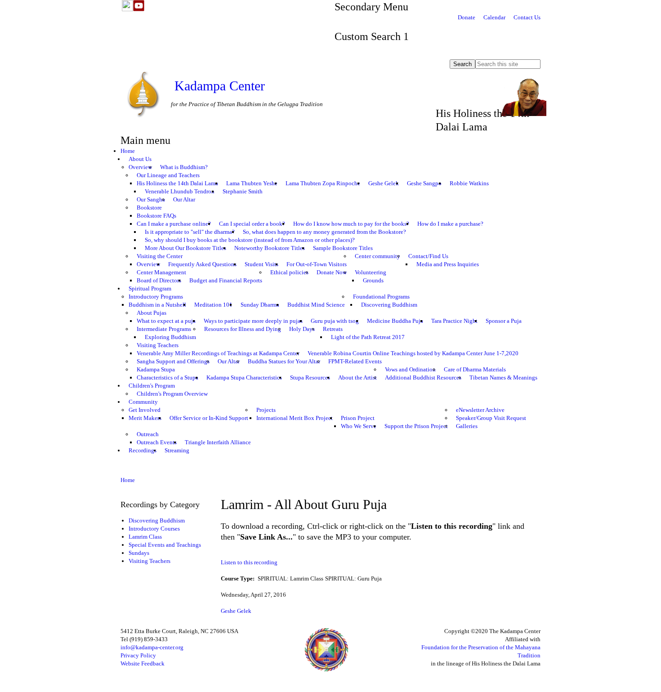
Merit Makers (145, 418)
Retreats (333, 329)
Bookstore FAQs (156, 215)
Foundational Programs (381, 296)
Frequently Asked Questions (202, 264)
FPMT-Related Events (355, 361)
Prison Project (358, 418)
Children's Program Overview (172, 393)
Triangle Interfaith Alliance (218, 442)
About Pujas (151, 312)
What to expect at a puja (166, 320)
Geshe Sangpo (424, 183)
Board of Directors (159, 280)
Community (143, 401)
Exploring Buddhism (170, 337)
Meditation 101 (213, 304)
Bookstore (149, 207)
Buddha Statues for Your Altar (284, 361)
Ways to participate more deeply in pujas (253, 320)
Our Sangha (151, 199)
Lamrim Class (145, 536)
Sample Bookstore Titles (343, 248)
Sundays (139, 552)
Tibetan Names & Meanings (503, 377)
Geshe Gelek (383, 183)
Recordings (142, 450)
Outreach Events (157, 442)
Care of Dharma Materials (475, 369)
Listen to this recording (249, 562)
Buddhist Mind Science (316, 304)
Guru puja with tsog (335, 320)
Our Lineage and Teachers (168, 175)
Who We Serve (358, 426)
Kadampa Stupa (156, 369)
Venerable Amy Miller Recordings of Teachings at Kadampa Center (218, 353)
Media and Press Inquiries (447, 264)
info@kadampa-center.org (152, 647)
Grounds (373, 280)
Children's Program (152, 385)
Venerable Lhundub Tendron (179, 191)
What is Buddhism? (184, 167)
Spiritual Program (150, 288)
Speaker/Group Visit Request (491, 418)
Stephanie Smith (243, 191)
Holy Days (302, 329)
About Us (140, 159)
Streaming (177, 450)
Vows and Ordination (410, 369)
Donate (466, 17)
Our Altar (184, 199)
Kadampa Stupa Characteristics (244, 377)
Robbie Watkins (469, 183)
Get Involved (145, 409)
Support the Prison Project (416, 426)
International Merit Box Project (294, 418)
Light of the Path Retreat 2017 (368, 337)
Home (128, 150)
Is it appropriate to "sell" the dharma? (190, 231)
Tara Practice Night (454, 320)
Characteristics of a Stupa (167, 377)
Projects (266, 409)
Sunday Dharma (260, 304)
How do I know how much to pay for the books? (351, 223)
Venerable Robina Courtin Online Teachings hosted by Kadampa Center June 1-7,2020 (413, 353)
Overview (140, 167)
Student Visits (261, 264)
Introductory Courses (154, 528)
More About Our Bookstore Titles (185, 248)
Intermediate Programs (164, 329)
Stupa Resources (310, 377)
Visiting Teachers (158, 345)
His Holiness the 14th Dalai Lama (177, 183)
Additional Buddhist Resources (423, 377)
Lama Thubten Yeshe (251, 183)
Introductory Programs (156, 296)
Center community (377, 256)
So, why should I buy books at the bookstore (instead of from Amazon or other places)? (250, 240)
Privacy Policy (138, 655)
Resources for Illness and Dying (242, 329)
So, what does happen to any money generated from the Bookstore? (324, 231)
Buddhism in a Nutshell (157, 304)
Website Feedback (143, 663)
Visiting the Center (160, 256)
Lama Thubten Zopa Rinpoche (323, 183)
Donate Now (332, 272)
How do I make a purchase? (450, 223)
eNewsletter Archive (480, 409)
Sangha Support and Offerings (173, 361)
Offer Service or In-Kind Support (209, 418)
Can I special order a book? (252, 223)
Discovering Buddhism (389, 304)
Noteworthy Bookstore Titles (269, 248)
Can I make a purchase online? (174, 223)
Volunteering (370, 272)
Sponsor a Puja (504, 320)
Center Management (161, 272)
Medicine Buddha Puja (395, 320)
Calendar (494, 17)
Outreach (148, 434)
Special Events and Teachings (165, 544)
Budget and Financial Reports (225, 280)
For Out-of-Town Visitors (316, 264)
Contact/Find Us (428, 256)
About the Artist (357, 377)
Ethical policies (289, 272)
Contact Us (527, 17)
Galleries (467, 426)
